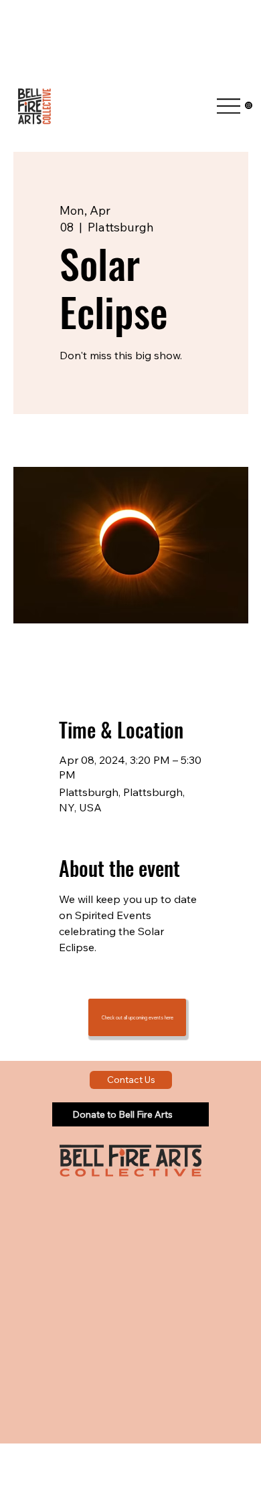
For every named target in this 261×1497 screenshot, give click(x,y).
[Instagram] (248, 105)
